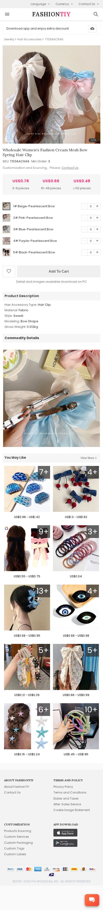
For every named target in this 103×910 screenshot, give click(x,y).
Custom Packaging (18, 843)
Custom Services (16, 837)
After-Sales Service (67, 804)
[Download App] (92, 28)
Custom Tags (14, 848)
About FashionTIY (16, 787)
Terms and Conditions (69, 792)
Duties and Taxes (66, 798)
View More (87, 458)
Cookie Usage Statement (71, 810)
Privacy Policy (63, 787)
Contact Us (70, 167)
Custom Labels (15, 854)
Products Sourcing (17, 831)
